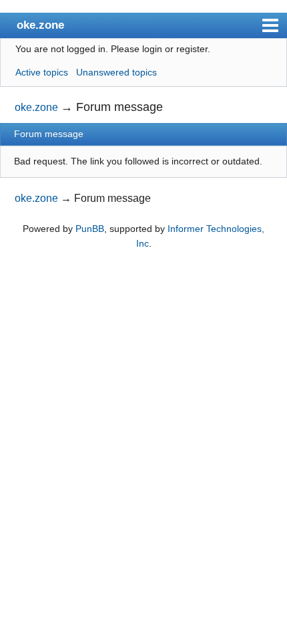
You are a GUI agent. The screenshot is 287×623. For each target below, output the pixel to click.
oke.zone (40, 24)
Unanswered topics (116, 72)
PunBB (89, 228)
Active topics (41, 72)
